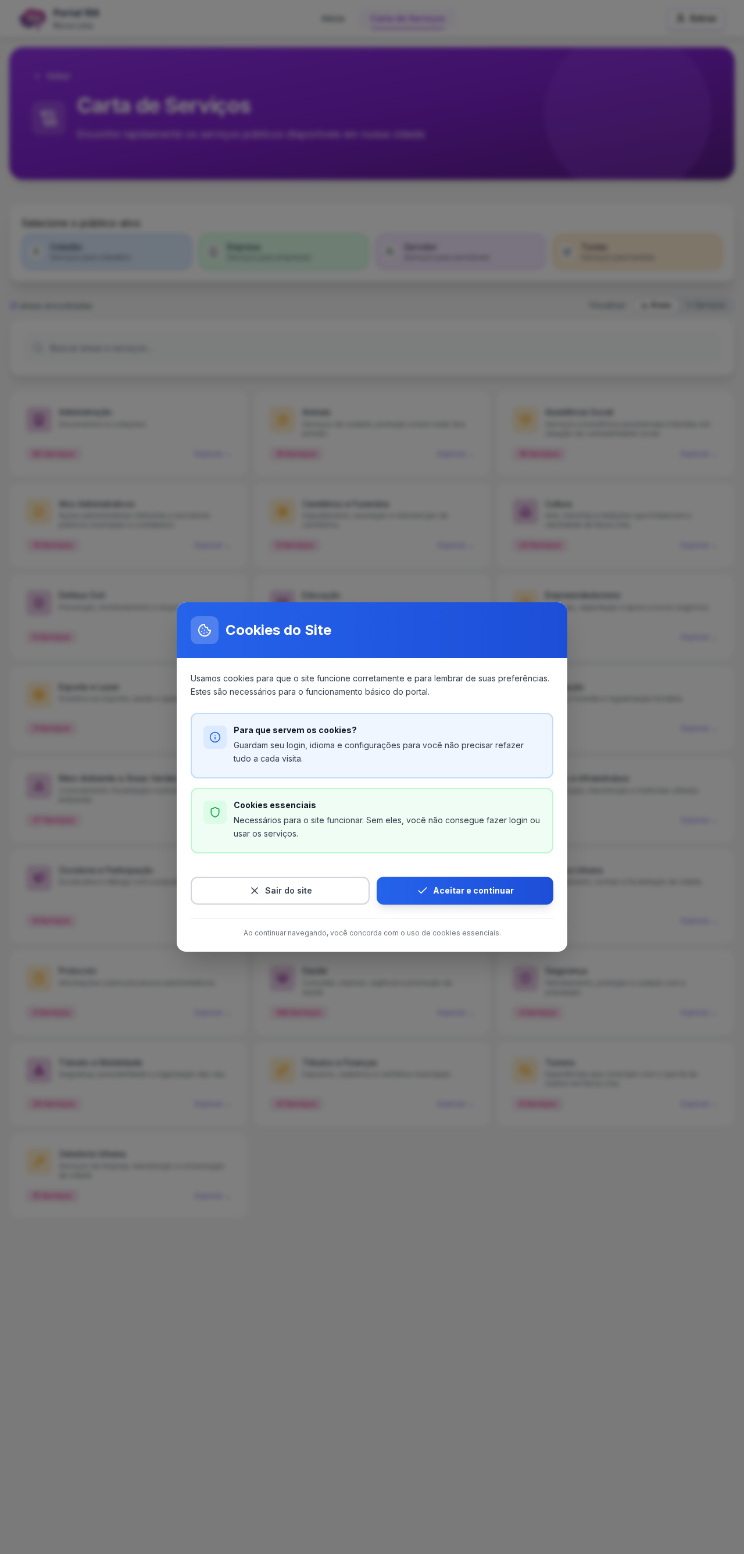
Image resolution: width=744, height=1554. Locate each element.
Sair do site (288, 890)
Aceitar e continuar (473, 890)
